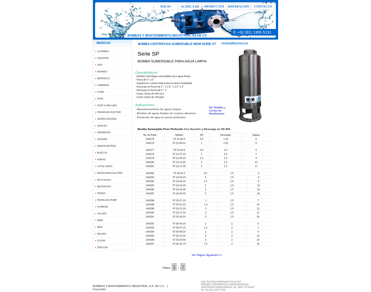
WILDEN (101, 234)
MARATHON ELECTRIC (110, 173)
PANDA (101, 193)
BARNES (102, 71)
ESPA (100, 98)
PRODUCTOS (214, 6)
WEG (100, 227)
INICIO (165, 6)
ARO (99, 65)
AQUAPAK (103, 58)
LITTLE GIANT (104, 166)
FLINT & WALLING (107, 105)
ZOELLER (102, 247)
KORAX (101, 159)
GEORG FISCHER (107, 119)
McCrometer (104, 179)
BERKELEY (103, 78)
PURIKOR (102, 206)
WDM (100, 220)
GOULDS (102, 125)
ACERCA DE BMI (190, 7)
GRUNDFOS (104, 132)
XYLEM (101, 240)
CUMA (100, 92)
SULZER (101, 213)
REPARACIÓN (238, 6)
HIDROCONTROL (106, 146)
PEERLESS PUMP (107, 200)
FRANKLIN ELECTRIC (109, 112)
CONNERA (103, 85)
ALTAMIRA (103, 51)
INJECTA (102, 152)
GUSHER (102, 139)
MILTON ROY (104, 186)
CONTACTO (263, 6)
